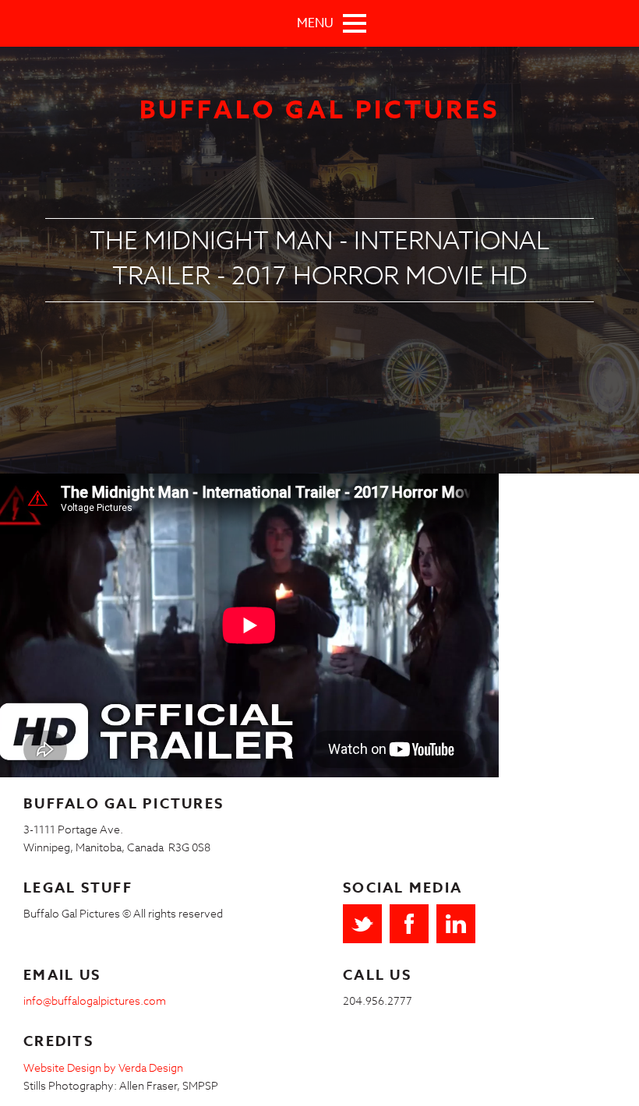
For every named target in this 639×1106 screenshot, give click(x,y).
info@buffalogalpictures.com (94, 1000)
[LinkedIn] (455, 923)
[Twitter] (362, 923)
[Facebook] (409, 923)
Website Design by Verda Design (103, 1067)
